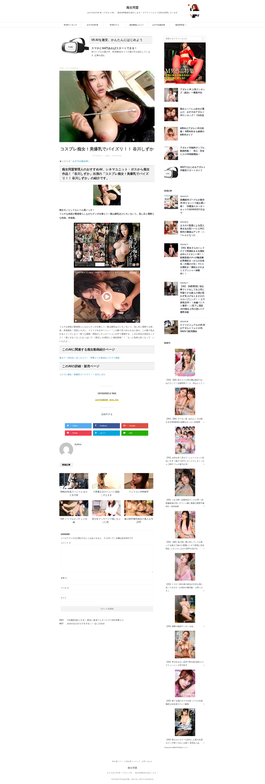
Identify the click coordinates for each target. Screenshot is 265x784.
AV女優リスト (117, 761)
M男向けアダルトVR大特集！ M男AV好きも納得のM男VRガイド (192, 131)
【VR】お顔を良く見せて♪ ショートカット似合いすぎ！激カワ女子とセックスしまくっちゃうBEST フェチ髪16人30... (185, 461)
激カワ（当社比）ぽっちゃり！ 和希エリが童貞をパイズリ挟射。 (90, 358)
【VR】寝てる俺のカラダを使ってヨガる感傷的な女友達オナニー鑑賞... (184, 702)
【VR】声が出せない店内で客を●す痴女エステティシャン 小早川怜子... (185, 663)
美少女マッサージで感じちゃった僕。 (106, 520)
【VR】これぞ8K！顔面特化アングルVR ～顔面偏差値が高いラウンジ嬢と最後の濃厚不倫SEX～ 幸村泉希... (185, 503)
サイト (64, 598)
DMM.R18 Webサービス (180, 747)
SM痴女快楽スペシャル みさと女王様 (74, 493)
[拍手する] (106, 414)
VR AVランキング (70, 25)
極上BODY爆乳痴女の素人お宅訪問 (138, 520)
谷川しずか (114, 400)
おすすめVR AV (92, 25)
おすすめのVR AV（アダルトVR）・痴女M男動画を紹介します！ (132, 773)
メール (65, 588)
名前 (64, 578)
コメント (66, 543)
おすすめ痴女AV (158, 25)
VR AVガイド (114, 25)
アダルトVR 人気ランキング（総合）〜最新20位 (192, 91)
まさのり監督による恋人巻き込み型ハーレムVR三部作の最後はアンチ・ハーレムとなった (192, 230)
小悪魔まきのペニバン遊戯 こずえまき (106, 493)
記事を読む (100, 55)
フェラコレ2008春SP (139, 492)
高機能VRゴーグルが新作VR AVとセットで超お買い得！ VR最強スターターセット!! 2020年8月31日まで (192, 206)
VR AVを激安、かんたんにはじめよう (117, 40)
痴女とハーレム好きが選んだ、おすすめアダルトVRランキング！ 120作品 (192, 112)
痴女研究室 (179, 25)
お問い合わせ (147, 761)
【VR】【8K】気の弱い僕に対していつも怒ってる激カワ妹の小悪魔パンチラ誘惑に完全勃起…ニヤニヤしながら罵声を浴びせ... (185, 545)
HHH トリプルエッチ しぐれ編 (73, 520)
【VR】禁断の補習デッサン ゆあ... (180, 626)
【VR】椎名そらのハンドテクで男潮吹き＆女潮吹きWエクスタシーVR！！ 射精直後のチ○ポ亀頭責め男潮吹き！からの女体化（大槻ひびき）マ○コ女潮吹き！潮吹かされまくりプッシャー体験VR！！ (192, 261)
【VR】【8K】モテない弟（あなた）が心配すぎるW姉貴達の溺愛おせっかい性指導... (184, 420)
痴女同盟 (132, 7)
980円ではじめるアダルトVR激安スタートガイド (193, 169)
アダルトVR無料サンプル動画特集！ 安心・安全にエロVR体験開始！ (192, 151)
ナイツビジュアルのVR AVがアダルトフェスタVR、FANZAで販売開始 (192, 328)
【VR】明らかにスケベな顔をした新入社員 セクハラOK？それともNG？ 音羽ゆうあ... (184, 741)
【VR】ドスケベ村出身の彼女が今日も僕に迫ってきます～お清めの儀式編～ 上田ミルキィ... (184, 587)
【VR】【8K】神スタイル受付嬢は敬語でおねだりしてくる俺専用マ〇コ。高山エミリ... (185, 381)
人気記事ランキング (132, 761)
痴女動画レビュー (136, 25)
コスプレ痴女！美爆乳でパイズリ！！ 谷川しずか (82, 374)
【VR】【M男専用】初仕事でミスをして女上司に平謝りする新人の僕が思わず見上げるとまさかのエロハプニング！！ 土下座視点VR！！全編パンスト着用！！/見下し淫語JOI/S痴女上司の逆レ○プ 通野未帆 (192, 299)
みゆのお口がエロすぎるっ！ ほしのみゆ (86, 623)
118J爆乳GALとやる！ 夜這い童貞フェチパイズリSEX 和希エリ (95, 620)
